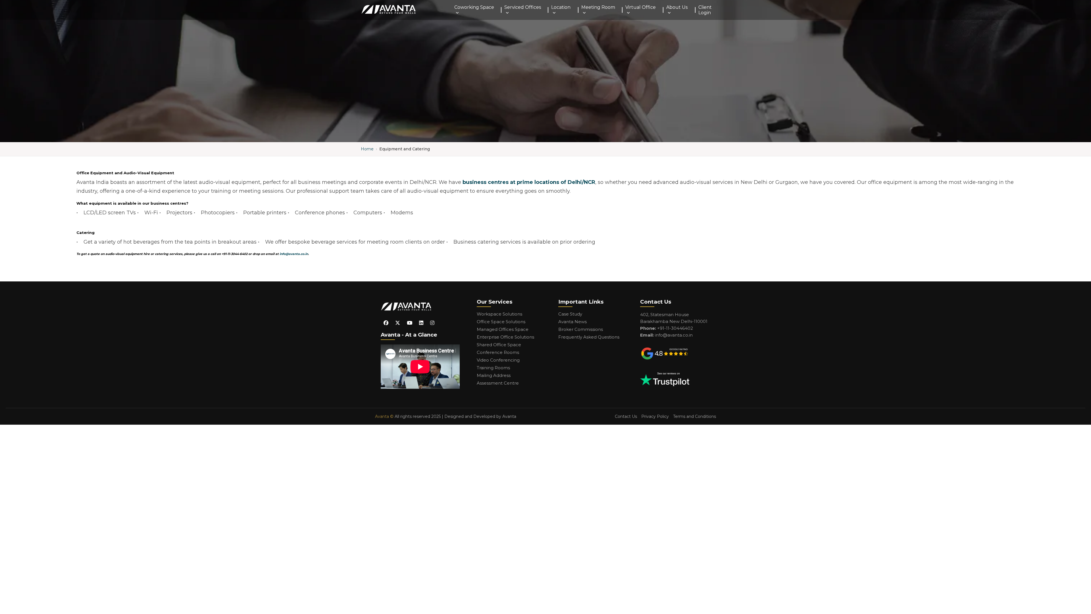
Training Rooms (493, 367)
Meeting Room (598, 7)
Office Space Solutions (501, 321)
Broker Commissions (580, 329)
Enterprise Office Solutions (505, 337)
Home (367, 149)
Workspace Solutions (499, 314)
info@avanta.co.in (294, 254)
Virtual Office (640, 7)
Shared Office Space (499, 344)
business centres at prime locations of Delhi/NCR (529, 182)
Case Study (570, 314)
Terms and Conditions (694, 416)
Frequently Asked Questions (588, 337)
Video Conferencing (498, 360)
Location (561, 7)
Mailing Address (494, 375)
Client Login (705, 10)
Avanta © (384, 416)
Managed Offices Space (502, 329)
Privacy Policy (655, 416)
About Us (677, 7)
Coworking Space (474, 7)
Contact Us (626, 416)
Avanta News (572, 321)
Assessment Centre (498, 383)
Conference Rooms (498, 352)
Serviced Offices (522, 7)
